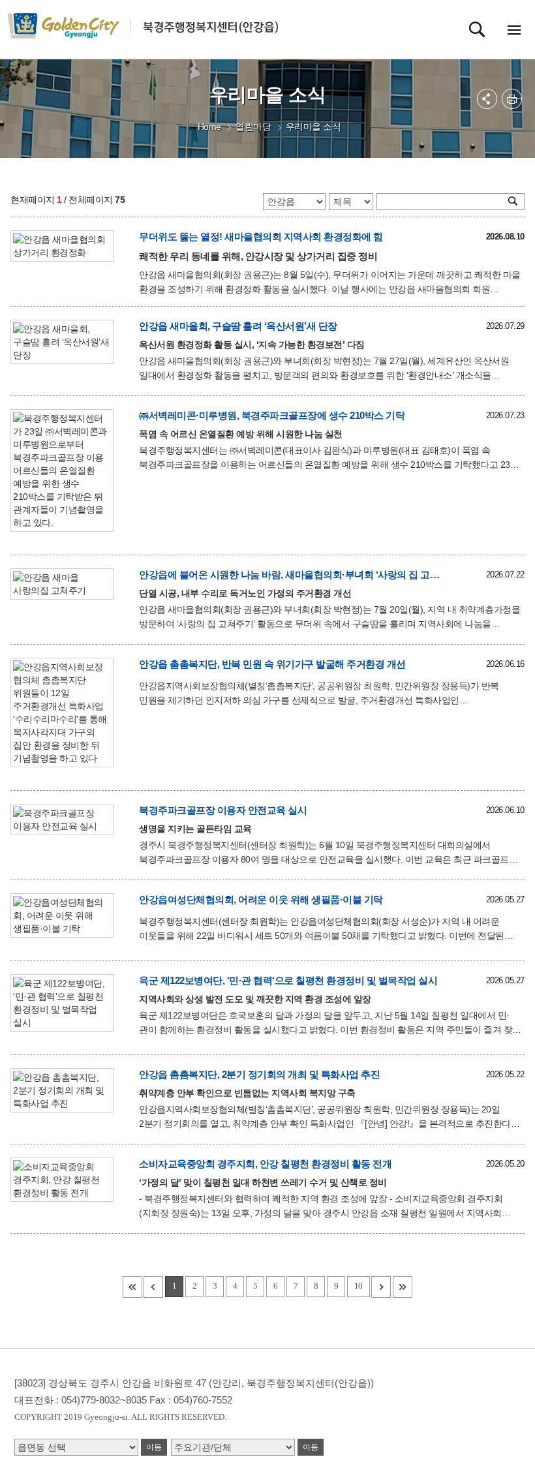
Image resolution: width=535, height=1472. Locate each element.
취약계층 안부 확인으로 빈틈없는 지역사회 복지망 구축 (247, 1093)
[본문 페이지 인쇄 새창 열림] (512, 99)
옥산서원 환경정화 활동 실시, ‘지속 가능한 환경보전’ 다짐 (252, 344)
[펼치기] (487, 99)
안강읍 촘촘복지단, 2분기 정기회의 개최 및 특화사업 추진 (259, 1074)
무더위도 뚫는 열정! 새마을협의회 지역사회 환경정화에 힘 (261, 236)
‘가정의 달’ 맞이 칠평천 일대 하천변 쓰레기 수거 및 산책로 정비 (263, 1182)
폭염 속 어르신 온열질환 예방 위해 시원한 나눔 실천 (241, 434)
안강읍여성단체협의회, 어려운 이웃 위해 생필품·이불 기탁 (261, 899)
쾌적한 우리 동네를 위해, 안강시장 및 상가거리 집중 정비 (258, 256)
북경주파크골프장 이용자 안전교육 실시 (223, 810)
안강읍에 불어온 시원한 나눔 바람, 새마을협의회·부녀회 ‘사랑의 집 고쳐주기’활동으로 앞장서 (293, 574)
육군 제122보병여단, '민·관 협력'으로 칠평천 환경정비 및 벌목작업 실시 (288, 980)
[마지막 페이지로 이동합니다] (402, 1287)
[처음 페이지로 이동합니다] (132, 1287)
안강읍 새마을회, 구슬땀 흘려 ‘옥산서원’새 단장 (238, 325)
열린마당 (253, 126)
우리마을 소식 (313, 126)
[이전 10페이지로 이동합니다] (153, 1287)
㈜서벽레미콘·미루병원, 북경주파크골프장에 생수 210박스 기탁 (272, 415)
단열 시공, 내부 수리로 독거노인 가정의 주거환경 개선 (245, 593)
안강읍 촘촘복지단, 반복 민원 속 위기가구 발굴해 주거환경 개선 (272, 663)
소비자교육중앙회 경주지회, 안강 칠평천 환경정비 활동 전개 (265, 1163)
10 (358, 1286)
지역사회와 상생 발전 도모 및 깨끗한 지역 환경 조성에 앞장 (255, 999)
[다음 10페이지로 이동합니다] (381, 1287)
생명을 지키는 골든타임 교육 (195, 828)
